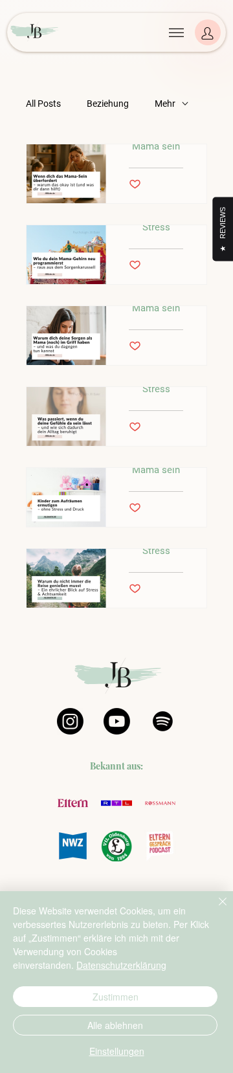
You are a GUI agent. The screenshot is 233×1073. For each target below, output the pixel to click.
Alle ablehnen (115, 1025)
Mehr (165, 103)
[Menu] (176, 32)
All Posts (43, 103)
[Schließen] (214, 909)
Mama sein (156, 146)
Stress (156, 227)
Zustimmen (116, 996)
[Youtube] (117, 721)
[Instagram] (70, 721)
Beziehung (108, 103)
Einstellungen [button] (116, 1051)
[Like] (208, 32)
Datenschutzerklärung (121, 964)
